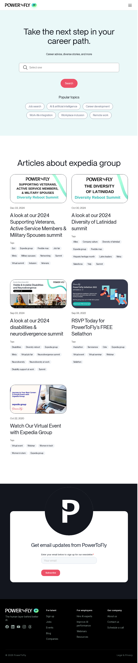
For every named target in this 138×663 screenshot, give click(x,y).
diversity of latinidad (111, 242)
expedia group (26, 248)
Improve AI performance (84, 624)
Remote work (100, 115)
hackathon (78, 347)
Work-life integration (41, 115)
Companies (52, 639)
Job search (34, 106)
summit (58, 256)
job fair (57, 248)
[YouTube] (18, 626)
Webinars (82, 631)
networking (45, 256)
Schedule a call (115, 627)
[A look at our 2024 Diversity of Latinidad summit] (100, 188)
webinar (110, 354)
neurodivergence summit (49, 354)
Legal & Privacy (125, 655)
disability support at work (23, 369)
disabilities (16, 347)
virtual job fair (27, 354)
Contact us (113, 622)
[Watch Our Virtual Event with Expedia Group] (38, 398)
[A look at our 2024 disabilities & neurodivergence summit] (38, 293)
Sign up (50, 616)
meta (14, 256)
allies (75, 242)
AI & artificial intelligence (63, 106)
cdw (105, 347)
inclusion (32, 263)
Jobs (48, 622)
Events (49, 627)
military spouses (28, 256)
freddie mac (43, 248)
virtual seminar (95, 354)
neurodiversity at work (39, 362)
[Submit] (69, 83)
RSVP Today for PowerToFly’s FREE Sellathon (92, 327)
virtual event (78, 354)
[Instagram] (24, 626)
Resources (82, 637)
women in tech (46, 446)
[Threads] (30, 626)
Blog (48, 633)
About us (112, 616)
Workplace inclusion (72, 115)
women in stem (19, 453)
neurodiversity (18, 362)
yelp (89, 264)
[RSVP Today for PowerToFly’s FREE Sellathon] (100, 293)
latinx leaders (105, 256)
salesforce (78, 264)
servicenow (93, 347)
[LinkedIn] (12, 626)
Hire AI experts (84, 616)
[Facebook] (7, 626)
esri (13, 248)
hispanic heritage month (84, 256)
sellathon (77, 362)
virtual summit (18, 263)
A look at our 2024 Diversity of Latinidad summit (94, 221)
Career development (98, 106)
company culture (90, 242)
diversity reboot (33, 347)
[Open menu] (130, 5)
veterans (45, 263)
